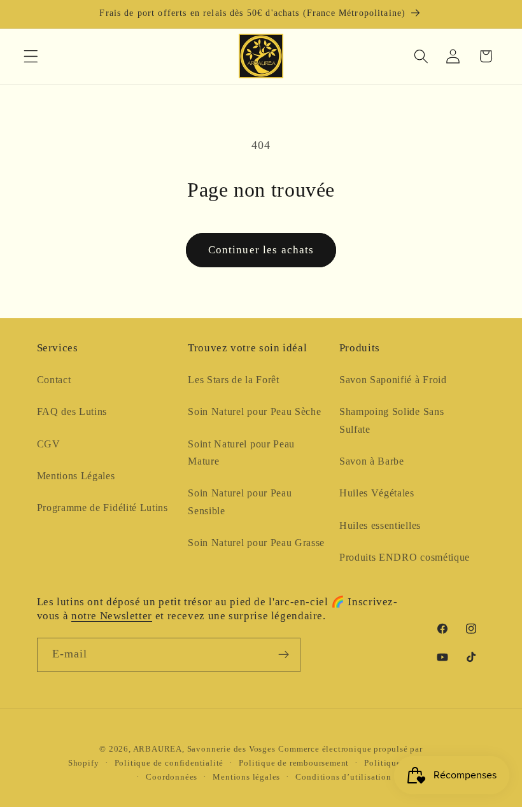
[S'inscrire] (283, 655)
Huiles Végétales (376, 493)
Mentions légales (246, 777)
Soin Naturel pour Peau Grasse (256, 542)
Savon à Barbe (371, 461)
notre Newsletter (111, 616)
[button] (31, 56)
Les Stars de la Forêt (233, 379)
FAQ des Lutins (72, 411)
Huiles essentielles (380, 525)
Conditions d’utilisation (343, 777)
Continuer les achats (261, 250)
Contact (54, 379)
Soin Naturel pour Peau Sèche (254, 411)
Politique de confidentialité (169, 763)
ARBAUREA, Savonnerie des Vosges (204, 749)
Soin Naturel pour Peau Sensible (240, 502)
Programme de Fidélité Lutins (102, 507)
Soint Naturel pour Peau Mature (241, 453)
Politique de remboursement (294, 763)
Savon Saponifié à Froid (393, 379)
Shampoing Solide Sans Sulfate (391, 420)
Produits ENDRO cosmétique (404, 557)
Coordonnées (171, 777)
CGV (48, 444)
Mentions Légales (76, 475)
